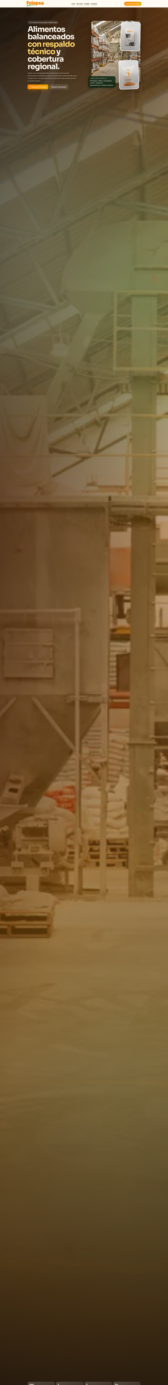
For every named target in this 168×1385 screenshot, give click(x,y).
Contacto (94, 4)
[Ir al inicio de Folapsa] (35, 3)
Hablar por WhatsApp (38, 87)
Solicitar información (133, 4)
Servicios (80, 4)
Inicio (73, 4)
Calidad (86, 4)
